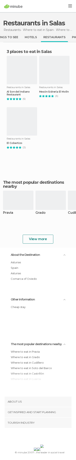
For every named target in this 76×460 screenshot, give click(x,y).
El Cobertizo (14, 143)
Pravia (8, 213)
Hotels (31, 37)
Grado (40, 213)
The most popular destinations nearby (33, 184)
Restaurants (54, 37)
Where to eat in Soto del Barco (31, 368)
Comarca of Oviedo (24, 278)
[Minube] (13, 6)
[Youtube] (47, 437)
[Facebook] (32, 437)
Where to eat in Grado (25, 357)
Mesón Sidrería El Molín (54, 91)
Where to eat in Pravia (25, 351)
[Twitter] (37, 437)
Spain (14, 267)
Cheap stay (18, 307)
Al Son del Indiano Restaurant (18, 93)
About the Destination (25, 255)
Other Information (23, 299)
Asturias (16, 262)
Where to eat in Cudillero (27, 362)
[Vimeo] (42, 437)
